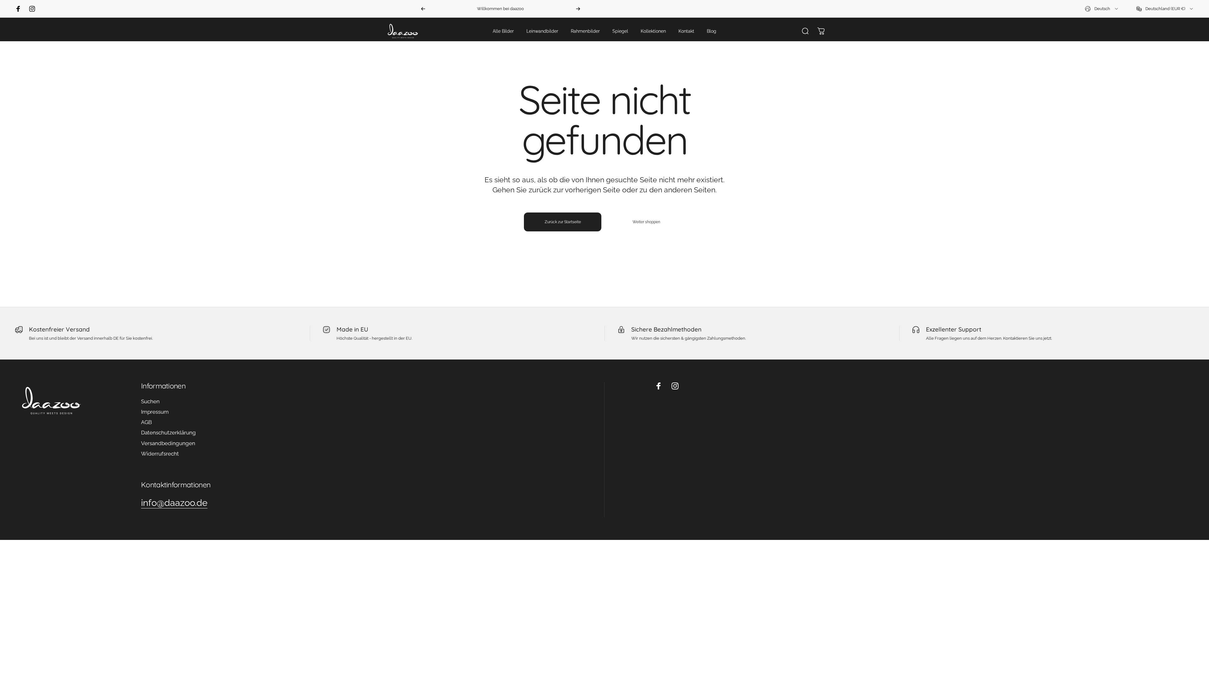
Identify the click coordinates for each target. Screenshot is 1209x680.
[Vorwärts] (578, 9)
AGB (146, 422)
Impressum (155, 412)
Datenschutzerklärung (168, 432)
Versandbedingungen (168, 443)
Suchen (150, 401)
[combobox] (1102, 9)
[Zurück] (423, 9)
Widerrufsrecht (160, 453)
